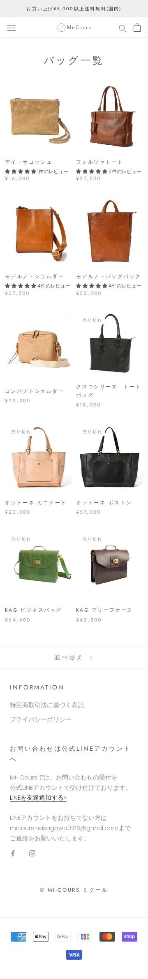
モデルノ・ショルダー (34, 276)
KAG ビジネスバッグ (33, 610)
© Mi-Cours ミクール (74, 890)
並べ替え (70, 657)
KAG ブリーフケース (104, 610)
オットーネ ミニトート (36, 502)
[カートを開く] (137, 27)
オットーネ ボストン (104, 502)
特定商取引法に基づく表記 (47, 705)
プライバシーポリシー (41, 719)
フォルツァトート (99, 162)
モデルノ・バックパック (108, 276)
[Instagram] (32, 853)
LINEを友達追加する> (38, 797)
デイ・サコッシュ (28, 162)
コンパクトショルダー (34, 391)
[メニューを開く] (11, 27)
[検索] (122, 27)
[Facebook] (13, 853)
